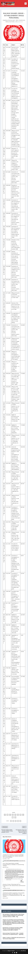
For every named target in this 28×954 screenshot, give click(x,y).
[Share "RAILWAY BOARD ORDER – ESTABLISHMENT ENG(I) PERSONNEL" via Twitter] (7, 814)
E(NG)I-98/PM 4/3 (4, 466)
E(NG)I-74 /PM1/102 (4, 748)
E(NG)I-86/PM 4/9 (4, 535)
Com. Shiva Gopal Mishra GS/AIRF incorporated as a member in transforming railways (13, 864)
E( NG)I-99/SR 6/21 (4, 451)
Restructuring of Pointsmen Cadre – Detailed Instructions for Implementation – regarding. (13, 934)
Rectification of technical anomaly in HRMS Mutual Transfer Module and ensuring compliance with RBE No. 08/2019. (13, 929)
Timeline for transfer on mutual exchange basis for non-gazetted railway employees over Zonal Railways (13, 856)
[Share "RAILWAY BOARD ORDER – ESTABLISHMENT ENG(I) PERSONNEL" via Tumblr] (12, 814)
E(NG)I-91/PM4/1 (4, 576)
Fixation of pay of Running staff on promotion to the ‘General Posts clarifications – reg (14, 885)
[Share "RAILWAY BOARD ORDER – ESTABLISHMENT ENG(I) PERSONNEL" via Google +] (10, 814)
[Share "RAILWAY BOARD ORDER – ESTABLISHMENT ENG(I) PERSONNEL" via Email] (12, 817)
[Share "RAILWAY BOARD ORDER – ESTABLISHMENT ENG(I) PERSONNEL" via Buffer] (20, 814)
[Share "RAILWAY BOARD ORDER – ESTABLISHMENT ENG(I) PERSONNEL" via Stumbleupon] (23, 814)
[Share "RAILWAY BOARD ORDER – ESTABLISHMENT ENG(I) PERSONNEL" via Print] (15, 817)
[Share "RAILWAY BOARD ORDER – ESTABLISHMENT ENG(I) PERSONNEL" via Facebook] (5, 814)
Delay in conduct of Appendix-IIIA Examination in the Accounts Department (14, 938)
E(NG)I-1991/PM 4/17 (4, 548)
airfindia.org (9, 20)
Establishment (22, 20)
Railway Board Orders (10, 21)
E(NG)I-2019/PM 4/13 (4, 63)
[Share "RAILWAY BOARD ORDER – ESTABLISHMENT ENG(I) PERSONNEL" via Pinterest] (15, 814)
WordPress (23, 950)
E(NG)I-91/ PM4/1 (4, 558)
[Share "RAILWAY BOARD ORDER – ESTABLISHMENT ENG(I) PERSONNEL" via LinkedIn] (18, 814)
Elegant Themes (11, 950)
